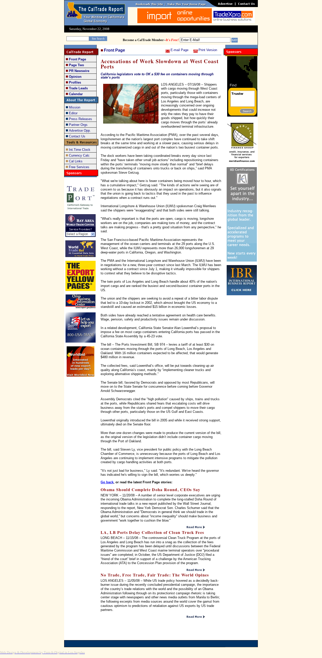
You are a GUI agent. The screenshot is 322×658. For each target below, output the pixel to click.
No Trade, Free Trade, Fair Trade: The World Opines (155, 575)
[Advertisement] (242, 378)
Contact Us (77, 136)
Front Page (114, 50)
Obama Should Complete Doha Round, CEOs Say (150, 489)
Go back (107, 482)
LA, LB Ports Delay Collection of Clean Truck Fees (152, 532)
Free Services (79, 167)
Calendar (76, 94)
